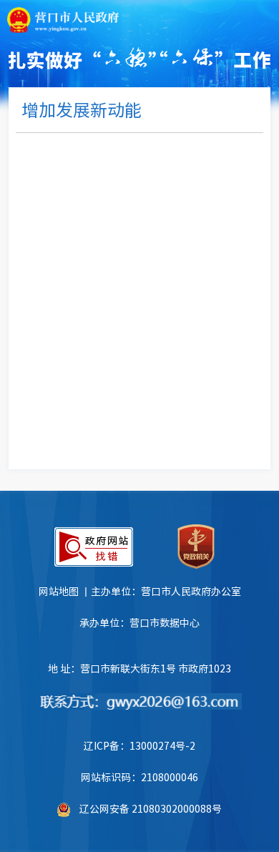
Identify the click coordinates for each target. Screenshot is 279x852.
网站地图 (59, 591)
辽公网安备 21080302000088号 (150, 808)
